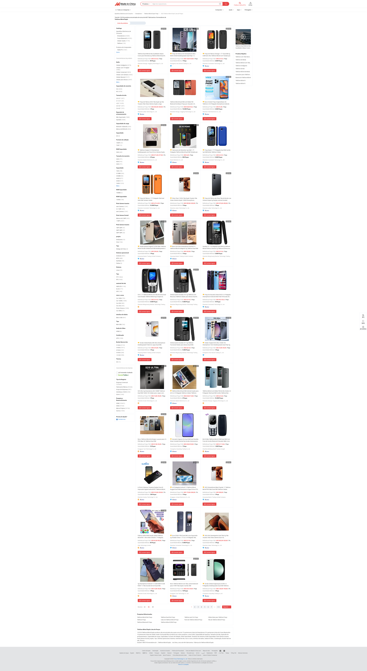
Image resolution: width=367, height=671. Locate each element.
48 (153, 607)
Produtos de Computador (123, 47)
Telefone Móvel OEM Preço (169, 622)
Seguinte (226, 607)
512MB (120, 173)
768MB (119, 193)
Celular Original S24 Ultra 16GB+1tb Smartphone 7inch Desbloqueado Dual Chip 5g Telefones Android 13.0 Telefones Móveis (216, 344)
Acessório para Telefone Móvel (245, 74)
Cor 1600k (121, 301)
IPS (119, 279)
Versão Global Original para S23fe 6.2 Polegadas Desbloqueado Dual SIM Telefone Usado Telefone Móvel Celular (216, 585)
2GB (119, 159)
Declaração (155, 650)
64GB (119, 178)
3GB (119, 152)
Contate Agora (145, 70)
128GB (120, 199)
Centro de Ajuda (146, 650)
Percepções (215, 650)
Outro (118, 52)
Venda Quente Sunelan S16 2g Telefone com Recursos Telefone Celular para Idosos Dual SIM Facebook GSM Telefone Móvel (184, 296)
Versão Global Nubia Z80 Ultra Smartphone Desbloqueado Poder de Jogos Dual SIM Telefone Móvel (151, 344)
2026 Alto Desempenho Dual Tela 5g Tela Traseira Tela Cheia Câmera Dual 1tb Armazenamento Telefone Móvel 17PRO (215, 537)
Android (120, 256)
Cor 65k (120, 303)
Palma (119, 263)
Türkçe (227, 653)
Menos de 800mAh (123, 129)
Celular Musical (123, 77)
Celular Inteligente (123, 65)
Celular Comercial (123, 72)
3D (118, 362)
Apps (238, 10)
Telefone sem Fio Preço (191, 617)
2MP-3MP (120, 230)
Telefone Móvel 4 (240, 80)
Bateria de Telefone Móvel (243, 77)
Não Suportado (123, 117)
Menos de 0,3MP (123, 218)
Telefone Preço (141, 620)
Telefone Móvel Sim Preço (144, 617)
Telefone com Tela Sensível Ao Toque (246, 57)
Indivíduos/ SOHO (123, 392)
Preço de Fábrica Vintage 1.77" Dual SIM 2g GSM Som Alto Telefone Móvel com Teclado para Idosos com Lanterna (217, 55)
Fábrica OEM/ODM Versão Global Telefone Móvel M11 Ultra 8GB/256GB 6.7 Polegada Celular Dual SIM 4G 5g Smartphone (150, 537)
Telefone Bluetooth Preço (144, 622)
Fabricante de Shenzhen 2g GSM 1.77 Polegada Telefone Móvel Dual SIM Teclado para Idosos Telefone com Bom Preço (184, 151)
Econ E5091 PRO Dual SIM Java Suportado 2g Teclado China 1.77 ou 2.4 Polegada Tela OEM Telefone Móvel (183, 537)
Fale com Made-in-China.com (193, 650)
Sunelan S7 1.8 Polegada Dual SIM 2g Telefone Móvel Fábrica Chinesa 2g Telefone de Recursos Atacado (217, 247)
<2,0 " (120, 103)
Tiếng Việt (233, 653)
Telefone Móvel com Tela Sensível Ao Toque (248, 63)
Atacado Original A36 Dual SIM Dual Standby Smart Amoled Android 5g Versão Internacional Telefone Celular (184, 440)
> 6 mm (120, 355)
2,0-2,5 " (120, 98)
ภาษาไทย (221, 653)
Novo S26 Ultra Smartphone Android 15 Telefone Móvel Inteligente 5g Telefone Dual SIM (184, 247)
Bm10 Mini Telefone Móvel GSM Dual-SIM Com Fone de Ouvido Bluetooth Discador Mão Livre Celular (216, 440)
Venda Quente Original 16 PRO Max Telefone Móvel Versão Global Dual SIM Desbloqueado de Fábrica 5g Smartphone (152, 247)
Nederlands (210, 653)
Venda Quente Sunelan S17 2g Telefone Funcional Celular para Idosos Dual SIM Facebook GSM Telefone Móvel (181, 344)
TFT (119, 277)
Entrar (250, 5)
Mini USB (120, 324)
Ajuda (230, 10)
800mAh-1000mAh (123, 126)
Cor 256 (120, 306)
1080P (119, 143)
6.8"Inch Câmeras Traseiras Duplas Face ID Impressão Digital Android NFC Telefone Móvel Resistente (151, 488)
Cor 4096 (120, 311)
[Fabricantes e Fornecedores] (125, 4)
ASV (119, 291)
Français (157, 653)
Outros (120, 411)
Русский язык (190, 653)
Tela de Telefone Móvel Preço (216, 620)
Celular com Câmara (124, 75)
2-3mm (120, 345)
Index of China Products (195, 655)
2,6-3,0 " (120, 106)
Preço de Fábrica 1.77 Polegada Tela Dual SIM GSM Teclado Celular (151, 199)
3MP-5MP (120, 233)
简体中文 (138, 653)
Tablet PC (122, 50)
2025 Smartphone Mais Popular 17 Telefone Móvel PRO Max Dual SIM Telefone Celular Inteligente (216, 488)
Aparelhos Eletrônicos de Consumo (123, 32)
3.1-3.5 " (120, 101)
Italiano (183, 653)
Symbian (120, 261)
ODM (120, 403)
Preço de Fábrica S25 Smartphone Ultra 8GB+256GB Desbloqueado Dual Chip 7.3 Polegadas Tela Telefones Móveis (182, 55)
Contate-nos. (122, 419)
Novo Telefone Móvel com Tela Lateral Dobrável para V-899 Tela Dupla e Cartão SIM (184, 585)
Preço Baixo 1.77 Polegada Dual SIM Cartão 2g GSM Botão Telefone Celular (216, 151)
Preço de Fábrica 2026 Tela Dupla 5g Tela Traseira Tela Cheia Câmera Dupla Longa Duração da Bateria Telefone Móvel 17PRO (151, 103)
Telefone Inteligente (241, 66)
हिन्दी (216, 653)
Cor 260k (120, 298)
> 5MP (120, 221)
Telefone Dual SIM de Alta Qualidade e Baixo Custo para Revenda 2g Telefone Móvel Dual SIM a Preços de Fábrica (152, 55)
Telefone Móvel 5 (240, 83)
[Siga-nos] (224, 650)
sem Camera (122, 206)
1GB (119, 171)
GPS (119, 338)
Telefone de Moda (241, 60)
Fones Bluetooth (124, 38)
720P (119, 145)
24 (144, 607)
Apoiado (120, 120)
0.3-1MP (120, 209)
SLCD (119, 289)
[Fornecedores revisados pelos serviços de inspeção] (124, 372)
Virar (119, 242)
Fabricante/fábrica (124, 387)
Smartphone (123, 36)
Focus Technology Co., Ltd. (181, 659)
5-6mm (120, 352)
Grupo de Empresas (123, 389)
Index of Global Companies (210, 655)
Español (163, 653)
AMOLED (121, 286)
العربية (203, 653)
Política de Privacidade (178, 650)
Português (176, 653)
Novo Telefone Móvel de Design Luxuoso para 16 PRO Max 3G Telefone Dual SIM (152, 440)
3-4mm (120, 347)
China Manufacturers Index (180, 655)
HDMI (119, 331)
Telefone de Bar (240, 68)
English (132, 653)
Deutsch (169, 653)
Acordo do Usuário (165, 650)
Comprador (218, 10)
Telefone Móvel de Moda (243, 71)
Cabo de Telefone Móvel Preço (170, 620)
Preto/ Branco (122, 308)
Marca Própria (123, 408)
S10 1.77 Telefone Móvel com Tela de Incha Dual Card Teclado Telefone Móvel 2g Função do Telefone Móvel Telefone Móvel (152, 296)
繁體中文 (145, 653)
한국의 (197, 653)
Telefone (121, 43)
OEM (120, 406)
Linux (119, 270)
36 (148, 607)
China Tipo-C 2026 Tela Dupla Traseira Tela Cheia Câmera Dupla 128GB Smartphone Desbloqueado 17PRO (183, 199)
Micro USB (121, 317)
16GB (120, 183)
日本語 (151, 653)
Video (164, 28)
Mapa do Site (206, 650)
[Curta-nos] (220, 650)
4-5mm (120, 350)
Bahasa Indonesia (243, 653)
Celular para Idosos (124, 79)
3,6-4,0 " (120, 108)
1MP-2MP (120, 228)
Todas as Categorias (123, 10)
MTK (119, 258)
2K (118, 136)
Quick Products (167, 655)
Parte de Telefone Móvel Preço (193, 620)
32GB (119, 181)
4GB (119, 161)
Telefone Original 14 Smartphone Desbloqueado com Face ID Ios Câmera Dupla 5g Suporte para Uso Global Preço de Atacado (151, 151)
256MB (119, 176)
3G (119, 89)
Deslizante (120, 239)
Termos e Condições (183, 664)
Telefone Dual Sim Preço (168, 617)
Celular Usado (123, 41)
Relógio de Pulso (122, 249)
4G (119, 91)
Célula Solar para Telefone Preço (217, 617)
